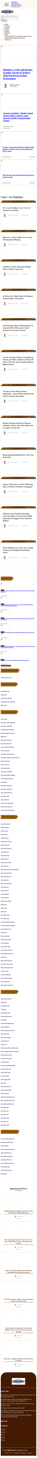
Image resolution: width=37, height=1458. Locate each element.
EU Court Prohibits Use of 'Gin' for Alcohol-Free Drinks (16, 209)
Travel (23, 38)
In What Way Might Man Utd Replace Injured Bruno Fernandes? (18, 297)
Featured (7, 33)
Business (7, 27)
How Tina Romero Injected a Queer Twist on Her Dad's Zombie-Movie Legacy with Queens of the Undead (18, 1241)
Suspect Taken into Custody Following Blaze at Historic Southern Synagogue (18, 485)
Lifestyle (26, 36)
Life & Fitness (18, 36)
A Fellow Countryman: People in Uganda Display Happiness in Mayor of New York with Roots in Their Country (18, 149)
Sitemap (30, 1453)
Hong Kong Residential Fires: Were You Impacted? (18, 456)
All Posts (7, 26)
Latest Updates (6, 4)
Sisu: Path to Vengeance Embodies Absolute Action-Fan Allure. (15, 660)
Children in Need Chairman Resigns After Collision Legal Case (17, 268)
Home (6, 24)
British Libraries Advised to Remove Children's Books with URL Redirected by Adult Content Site (18, 425)
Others (7, 38)
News (30, 36)
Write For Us (9, 1453)
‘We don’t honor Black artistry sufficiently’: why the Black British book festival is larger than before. (18, 393)
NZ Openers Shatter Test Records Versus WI (13, 1408)
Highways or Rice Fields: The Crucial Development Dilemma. (17, 238)
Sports (16, 38)
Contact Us (8, 39)
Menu (5, 21)
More (6, 34)
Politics (11, 38)
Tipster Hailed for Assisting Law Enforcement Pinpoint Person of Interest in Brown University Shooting (18, 1330)
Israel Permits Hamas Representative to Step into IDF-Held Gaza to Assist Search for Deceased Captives (18, 328)
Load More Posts (6, 665)
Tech (19, 38)
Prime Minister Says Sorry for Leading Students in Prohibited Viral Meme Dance (18, 550)
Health (12, 36)
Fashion (7, 31)
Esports (7, 29)
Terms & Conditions (20, 1453)
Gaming (7, 36)
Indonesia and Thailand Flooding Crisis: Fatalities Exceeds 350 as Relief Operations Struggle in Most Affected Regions (17, 517)
